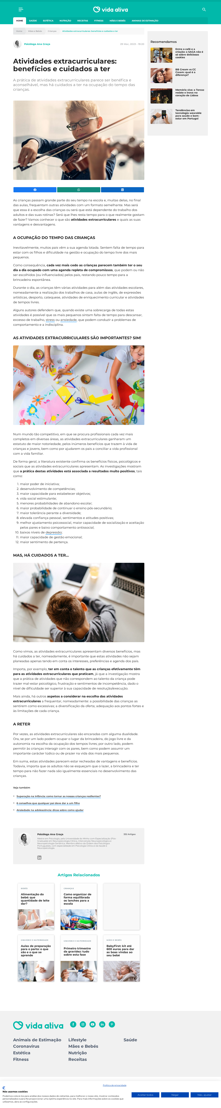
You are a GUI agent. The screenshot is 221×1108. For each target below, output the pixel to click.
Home (19, 20)
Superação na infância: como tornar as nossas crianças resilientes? (59, 796)
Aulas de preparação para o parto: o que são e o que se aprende (36, 951)
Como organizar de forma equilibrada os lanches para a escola (77, 899)
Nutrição (65, 20)
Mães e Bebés (118, 20)
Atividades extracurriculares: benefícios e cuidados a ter (90, 31)
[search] (204, 9)
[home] (110, 9)
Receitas (82, 20)
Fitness (98, 20)
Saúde (33, 20)
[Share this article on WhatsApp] (78, 189)
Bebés (24, 888)
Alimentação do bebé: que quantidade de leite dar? (35, 899)
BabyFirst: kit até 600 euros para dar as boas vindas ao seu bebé (120, 951)
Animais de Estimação (145, 20)
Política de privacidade (114, 1085)
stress (50, 320)
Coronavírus (26, 1046)
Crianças (52, 31)
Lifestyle (77, 1039)
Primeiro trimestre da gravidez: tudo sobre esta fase (77, 951)
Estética (48, 20)
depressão (54, 532)
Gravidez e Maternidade (34, 940)
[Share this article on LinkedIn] (122, 189)
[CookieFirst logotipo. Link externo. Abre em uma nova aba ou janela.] (4, 1088)
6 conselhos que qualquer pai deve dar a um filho (48, 803)
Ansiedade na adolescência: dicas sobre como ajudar (50, 810)
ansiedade (68, 320)
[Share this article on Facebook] (34, 189)
